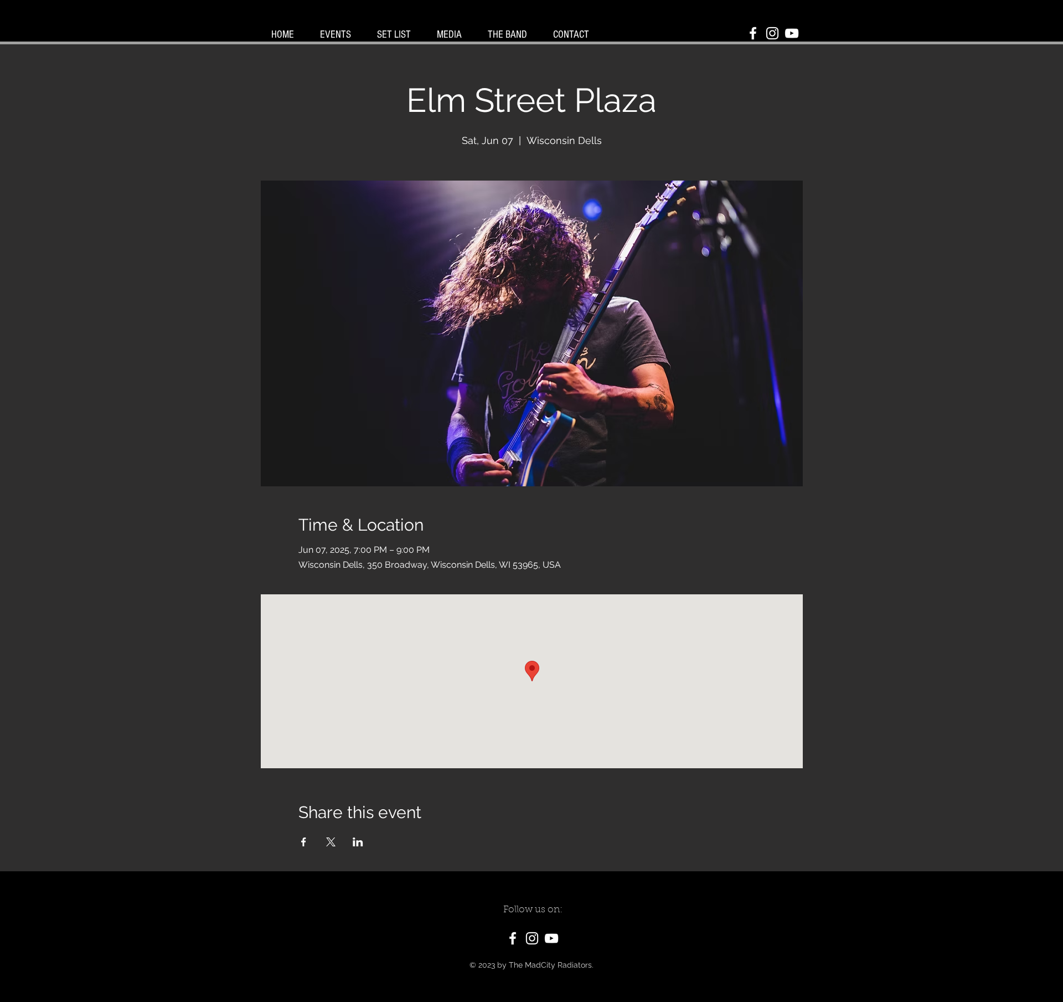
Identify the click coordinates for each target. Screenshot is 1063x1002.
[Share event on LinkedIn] (358, 841)
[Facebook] (753, 33)
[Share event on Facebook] (303, 841)
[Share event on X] (331, 841)
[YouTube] (791, 33)
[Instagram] (772, 33)
